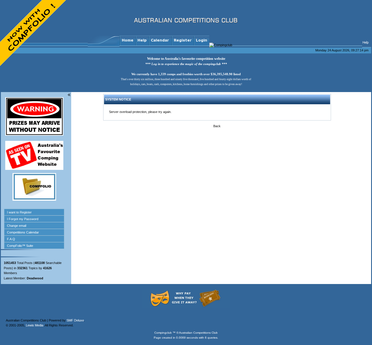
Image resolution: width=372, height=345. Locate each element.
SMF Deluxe (75, 320)
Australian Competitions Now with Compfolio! (33, 33)
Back (217, 126)
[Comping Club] (327, 28)
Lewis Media (34, 325)
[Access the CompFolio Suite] (34, 199)
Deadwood (35, 278)
